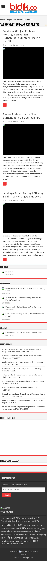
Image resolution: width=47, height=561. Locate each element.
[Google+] (22, 554)
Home (2, 20)
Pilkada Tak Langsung (38, 535)
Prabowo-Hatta (26, 538)
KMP (3, 528)
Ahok (15, 518)
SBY (34, 541)
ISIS (32, 521)
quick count (18, 541)
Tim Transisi (13, 544)
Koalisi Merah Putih (13, 529)
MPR (13, 532)
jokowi (17, 525)
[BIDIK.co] (23, 7)
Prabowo (13, 537)
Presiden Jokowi (7, 541)
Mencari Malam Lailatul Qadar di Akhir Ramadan (23, 307)
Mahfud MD (34, 529)
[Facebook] (25, 554)
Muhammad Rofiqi (22, 532)
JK (10, 525)
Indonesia (25, 521)
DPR (38, 518)
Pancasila (5, 534)
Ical (17, 521)
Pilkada (26, 535)
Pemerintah (19, 535)
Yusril (21, 544)
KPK (22, 528)
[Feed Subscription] (46, 25)
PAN (38, 531)
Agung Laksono (6, 518)
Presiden (36, 538)
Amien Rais (23, 518)
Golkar (12, 521)
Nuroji (32, 531)
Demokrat (31, 518)
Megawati (41, 529)
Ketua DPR (35, 525)
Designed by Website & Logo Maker (23, 551)
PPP (5, 538)
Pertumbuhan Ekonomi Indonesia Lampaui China (23, 333)
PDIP (12, 534)
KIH (41, 525)
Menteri (3, 532)
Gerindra (5, 521)
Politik (17, 45)
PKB (2, 538)
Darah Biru (9, 272)
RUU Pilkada (27, 541)
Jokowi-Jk (27, 525)
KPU (27, 528)
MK (8, 531)
